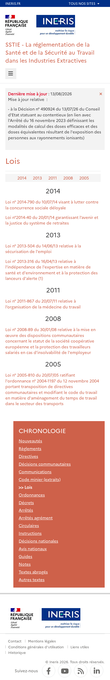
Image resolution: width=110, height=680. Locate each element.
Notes (25, 564)
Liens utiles (79, 646)
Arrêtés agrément (36, 517)
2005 (84, 178)
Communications (35, 471)
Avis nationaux (33, 548)
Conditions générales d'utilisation (36, 646)
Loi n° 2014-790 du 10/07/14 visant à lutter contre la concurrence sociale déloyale (52, 204)
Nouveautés (30, 440)
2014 (21, 178)
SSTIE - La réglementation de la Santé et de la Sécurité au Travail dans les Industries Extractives (50, 52)
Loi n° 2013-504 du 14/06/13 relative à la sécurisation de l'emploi (43, 248)
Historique (17, 652)
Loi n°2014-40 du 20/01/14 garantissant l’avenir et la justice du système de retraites (51, 220)
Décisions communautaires (45, 464)
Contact (14, 640)
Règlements (30, 448)
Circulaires (29, 525)
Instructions (30, 533)
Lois (28, 487)
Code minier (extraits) (40, 479)
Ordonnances (32, 495)
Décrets (26, 502)
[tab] (10, 73)
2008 (68, 178)
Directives (28, 456)
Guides (25, 556)
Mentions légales (42, 640)
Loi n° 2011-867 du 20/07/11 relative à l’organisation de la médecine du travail (43, 303)
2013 (37, 178)
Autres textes (32, 579)
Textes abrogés (33, 572)
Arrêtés (26, 510)
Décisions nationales (38, 541)
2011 (52, 178)
